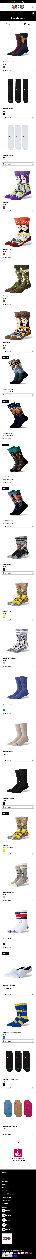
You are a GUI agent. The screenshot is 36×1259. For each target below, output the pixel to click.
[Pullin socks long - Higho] (18, 503)
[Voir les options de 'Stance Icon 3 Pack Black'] (32, 117)
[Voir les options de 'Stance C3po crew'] (32, 854)
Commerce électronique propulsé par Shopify (17, 1250)
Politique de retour (6, 1200)
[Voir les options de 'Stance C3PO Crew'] (32, 620)
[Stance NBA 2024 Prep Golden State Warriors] (18, 1014)
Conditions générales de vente (8, 1194)
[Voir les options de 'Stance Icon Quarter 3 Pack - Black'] (32, 1088)
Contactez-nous (5, 1188)
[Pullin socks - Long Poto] (18, 371)
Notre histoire (5, 1181)
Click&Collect (5, 1203)
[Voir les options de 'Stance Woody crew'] (32, 351)
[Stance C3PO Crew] (18, 593)
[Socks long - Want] (18, 459)
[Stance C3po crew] (18, 827)
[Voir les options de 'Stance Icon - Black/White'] (32, 807)
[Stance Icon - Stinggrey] (18, 734)
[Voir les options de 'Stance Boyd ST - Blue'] (32, 947)
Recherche (4, 1184)
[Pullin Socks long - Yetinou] (18, 415)
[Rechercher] (32, 13)
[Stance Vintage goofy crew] (18, 874)
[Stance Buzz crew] (18, 184)
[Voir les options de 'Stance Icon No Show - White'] (32, 994)
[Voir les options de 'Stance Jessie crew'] (32, 257)
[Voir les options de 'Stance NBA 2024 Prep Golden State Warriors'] (32, 1041)
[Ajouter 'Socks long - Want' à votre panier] (31, 482)
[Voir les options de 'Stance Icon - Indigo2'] (32, 713)
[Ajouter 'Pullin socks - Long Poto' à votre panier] (31, 395)
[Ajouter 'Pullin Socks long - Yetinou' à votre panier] (31, 438)
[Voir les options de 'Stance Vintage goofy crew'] (32, 900)
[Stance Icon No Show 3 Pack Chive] (18, 1108)
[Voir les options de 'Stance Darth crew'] (32, 573)
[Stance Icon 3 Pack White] (18, 137)
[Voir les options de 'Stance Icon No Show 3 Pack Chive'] (32, 1134)
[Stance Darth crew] (18, 546)
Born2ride (7, 1250)
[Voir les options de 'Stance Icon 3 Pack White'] (32, 164)
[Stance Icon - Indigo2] (18, 687)
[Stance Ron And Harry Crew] (18, 44)
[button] (4, 7)
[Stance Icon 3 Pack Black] (18, 91)
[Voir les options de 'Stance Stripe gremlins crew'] (32, 304)
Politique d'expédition (6, 1197)
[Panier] (32, 7)
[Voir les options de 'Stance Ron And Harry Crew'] (32, 70)
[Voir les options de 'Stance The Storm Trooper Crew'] (32, 666)
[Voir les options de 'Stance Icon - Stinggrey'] (32, 760)
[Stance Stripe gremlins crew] (18, 278)
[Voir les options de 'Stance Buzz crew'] (32, 211)
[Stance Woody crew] (18, 325)
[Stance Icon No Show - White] (18, 968)
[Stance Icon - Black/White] (18, 780)
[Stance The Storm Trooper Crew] (18, 640)
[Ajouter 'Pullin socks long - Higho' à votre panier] (31, 526)
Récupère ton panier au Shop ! (18, 2)
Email (4, 1176)
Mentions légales (5, 1191)
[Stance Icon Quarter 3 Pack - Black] (18, 1061)
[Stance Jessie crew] (18, 231)
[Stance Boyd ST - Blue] (18, 921)
